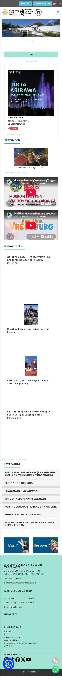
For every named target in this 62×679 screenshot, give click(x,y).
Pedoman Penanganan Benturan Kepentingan (29, 524)
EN (60, 3)
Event (31, 54)
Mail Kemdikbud (11, 640)
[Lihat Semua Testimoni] (15, 172)
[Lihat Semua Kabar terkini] (14, 459)
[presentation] (29, 40)
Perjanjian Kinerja (18, 483)
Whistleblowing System (22, 514)
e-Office (7, 634)
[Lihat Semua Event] (16, 134)
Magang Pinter (42, 4)
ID (56, 3)
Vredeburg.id (34, 672)
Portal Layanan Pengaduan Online (30, 506)
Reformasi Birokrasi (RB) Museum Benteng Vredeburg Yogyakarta (30, 474)
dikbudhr (8, 632)
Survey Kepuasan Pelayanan (25, 498)
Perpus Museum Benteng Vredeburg (20, 643)
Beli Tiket (26, 4)
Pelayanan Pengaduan (21, 490)
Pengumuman (31, 61)
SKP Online (9, 646)
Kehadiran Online (12, 637)
